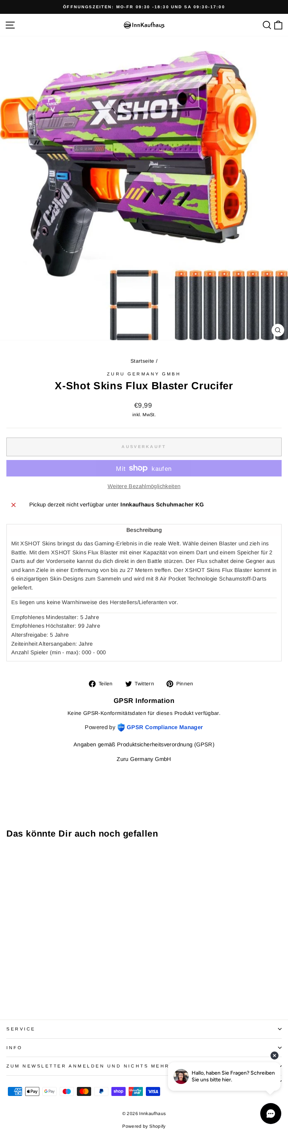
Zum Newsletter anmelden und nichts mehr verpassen (109, 1065)
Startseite (142, 361)
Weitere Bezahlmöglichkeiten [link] (144, 486)
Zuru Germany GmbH (144, 373)
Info (14, 1047)
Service (21, 1028)
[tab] (144, 530)
